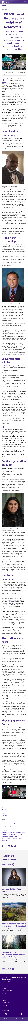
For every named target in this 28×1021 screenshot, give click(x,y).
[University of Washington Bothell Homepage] (14, 977)
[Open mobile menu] (25, 1)
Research (8, 826)
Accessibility (5, 996)
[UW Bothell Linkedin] (9, 1014)
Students (13, 826)
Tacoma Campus (6, 1010)
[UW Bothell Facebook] (13, 1014)
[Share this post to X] (6, 846)
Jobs (3, 993)
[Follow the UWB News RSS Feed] (12, 846)
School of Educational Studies (18, 832)
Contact (4, 985)
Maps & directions (7, 991)
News (4, 5)
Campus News (5, 821)
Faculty (3, 824)
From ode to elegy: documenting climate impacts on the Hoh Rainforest (13, 954)
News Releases (19, 824)
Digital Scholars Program (10, 366)
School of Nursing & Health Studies (10, 836)
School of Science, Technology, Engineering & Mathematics (12, 839)
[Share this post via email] (9, 846)
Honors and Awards (10, 824)
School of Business (6, 832)
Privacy (4, 1000)
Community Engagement (15, 821)
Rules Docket (5, 1003)
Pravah (11, 601)
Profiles (4, 826)
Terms (3, 1005)
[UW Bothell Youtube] (21, 1014)
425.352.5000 (7, 981)
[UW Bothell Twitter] (17, 1014)
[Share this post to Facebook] (3, 846)
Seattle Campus (6, 1008)
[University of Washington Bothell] (6, 2)
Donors (23, 821)
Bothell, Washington (8, 979)
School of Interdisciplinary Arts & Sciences (12, 834)
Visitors (4, 988)
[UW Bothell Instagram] (5, 1014)
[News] (2, 9)
